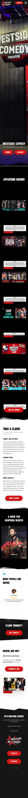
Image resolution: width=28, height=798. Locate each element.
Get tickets (14, 632)
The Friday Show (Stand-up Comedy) (14, 217)
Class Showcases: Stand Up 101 (12, 325)
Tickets (19, 3)
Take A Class (14, 498)
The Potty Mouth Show (10, 361)
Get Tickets (8, 232)
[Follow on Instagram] (17, 768)
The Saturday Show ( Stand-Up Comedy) (15, 253)
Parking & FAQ (14, 669)
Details (15, 228)
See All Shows (14, 410)
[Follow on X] (14, 768)
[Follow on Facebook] (11, 768)
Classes (20, 152)
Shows (7, 152)
